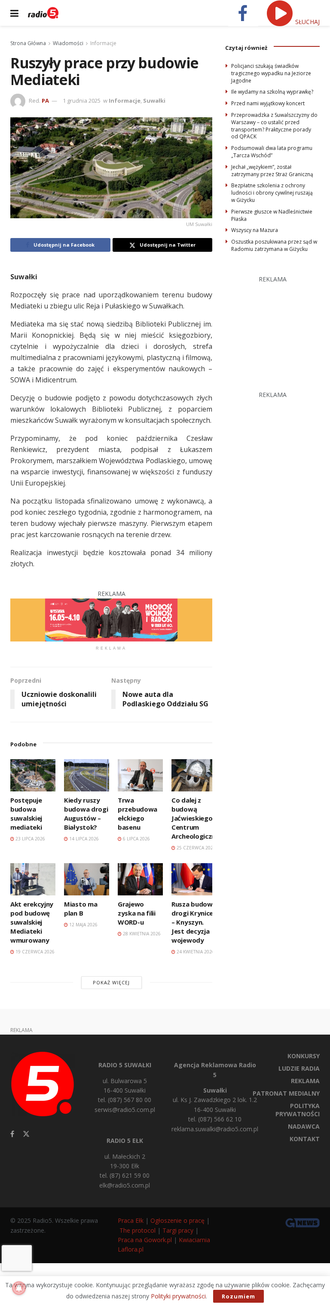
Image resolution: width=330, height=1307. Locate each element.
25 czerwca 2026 (195, 848)
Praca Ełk (131, 1220)
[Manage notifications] (19, 1288)
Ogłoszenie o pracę (177, 1220)
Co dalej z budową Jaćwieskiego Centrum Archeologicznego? (201, 818)
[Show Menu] (14, 13)
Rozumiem (238, 1296)
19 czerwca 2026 (34, 952)
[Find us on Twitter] (26, 1134)
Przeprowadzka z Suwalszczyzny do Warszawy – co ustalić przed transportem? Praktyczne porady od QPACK (274, 125)
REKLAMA (305, 1081)
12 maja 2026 (83, 925)
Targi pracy (177, 1230)
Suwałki (154, 100)
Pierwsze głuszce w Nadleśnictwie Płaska (271, 215)
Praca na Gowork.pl (145, 1240)
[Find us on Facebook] (12, 1134)
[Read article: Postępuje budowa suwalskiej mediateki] (32, 775)
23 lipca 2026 (29, 839)
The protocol (137, 1230)
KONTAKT (305, 1139)
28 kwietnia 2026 (141, 934)
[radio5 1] (111, 619)
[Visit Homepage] (43, 12)
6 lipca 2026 (136, 839)
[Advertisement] (277, 327)
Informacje (103, 43)
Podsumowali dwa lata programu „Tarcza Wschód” (271, 151)
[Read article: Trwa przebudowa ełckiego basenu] (140, 775)
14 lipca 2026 (83, 839)
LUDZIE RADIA (299, 1068)
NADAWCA (304, 1126)
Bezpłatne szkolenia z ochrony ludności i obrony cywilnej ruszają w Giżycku (272, 193)
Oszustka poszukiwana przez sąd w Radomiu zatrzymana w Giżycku (274, 245)
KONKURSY (303, 1056)
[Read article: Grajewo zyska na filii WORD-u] (140, 879)
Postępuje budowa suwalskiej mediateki (26, 813)
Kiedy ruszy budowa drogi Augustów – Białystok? (86, 813)
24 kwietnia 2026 (194, 952)
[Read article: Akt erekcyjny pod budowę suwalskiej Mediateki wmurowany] (32, 879)
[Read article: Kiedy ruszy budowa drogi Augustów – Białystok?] (86, 775)
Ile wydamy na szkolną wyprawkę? (272, 91)
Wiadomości (68, 43)
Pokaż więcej (111, 982)
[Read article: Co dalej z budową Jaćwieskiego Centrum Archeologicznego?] (194, 775)
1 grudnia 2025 (82, 100)
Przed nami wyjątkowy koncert (268, 103)
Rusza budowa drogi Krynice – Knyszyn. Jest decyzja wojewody (193, 922)
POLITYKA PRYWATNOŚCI (297, 1110)
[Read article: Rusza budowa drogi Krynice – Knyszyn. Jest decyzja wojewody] (194, 879)
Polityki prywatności (178, 1296)
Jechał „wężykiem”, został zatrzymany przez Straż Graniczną (272, 170)
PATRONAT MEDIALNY (286, 1093)
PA (45, 100)
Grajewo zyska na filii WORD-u (137, 913)
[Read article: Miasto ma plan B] (86, 879)
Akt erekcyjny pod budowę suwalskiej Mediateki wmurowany (31, 922)
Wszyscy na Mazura (254, 230)
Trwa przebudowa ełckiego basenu (137, 813)
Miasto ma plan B (80, 908)
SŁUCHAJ (306, 22)
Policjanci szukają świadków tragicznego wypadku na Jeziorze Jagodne (271, 73)
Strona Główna (28, 43)
